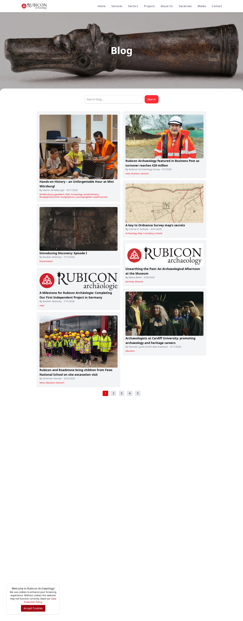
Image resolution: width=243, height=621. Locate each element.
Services (116, 6)
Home (102, 6)
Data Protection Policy (40, 600)
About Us (167, 6)
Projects (149, 6)
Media (202, 6)
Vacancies (185, 6)
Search (151, 99)
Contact (217, 6)
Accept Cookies (33, 608)
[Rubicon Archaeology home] (34, 6)
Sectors (133, 6)
